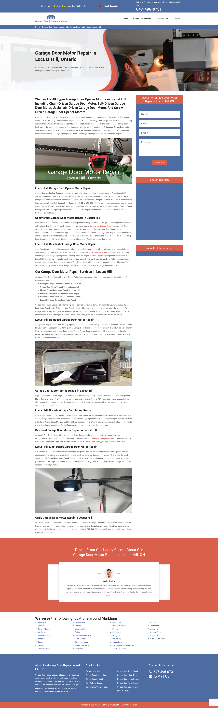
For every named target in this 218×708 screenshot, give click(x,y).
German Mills (80, 639)
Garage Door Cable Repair (128, 687)
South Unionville (119, 648)
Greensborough (81, 642)
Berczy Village (43, 629)
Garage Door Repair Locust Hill (55, 27)
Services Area (162, 18)
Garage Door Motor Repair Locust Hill (85, 27)
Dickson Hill (80, 629)
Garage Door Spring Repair (97, 679)
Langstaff (79, 648)
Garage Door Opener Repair (97, 687)
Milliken (115, 629)
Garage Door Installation (96, 675)
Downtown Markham (83, 635)
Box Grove (42, 632)
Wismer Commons (157, 639)
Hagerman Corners (83, 645)
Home (125, 18)
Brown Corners (44, 635)
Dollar (77, 632)
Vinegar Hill (154, 635)
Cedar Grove (80, 622)
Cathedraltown (44, 648)
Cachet (40, 642)
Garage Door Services (142, 18)
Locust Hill (116, 622)
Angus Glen (42, 622)
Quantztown (117, 642)
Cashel (40, 645)
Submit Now (159, 162)
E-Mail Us (161, 676)
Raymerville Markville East (123, 645)
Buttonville (42, 639)
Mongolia (116, 635)
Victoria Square (156, 632)
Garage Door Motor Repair (128, 679)
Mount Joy (116, 639)
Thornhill (153, 622)
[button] (101, 573)
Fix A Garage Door (93, 671)
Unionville (154, 629)
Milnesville (116, 632)
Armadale (42, 625)
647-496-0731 (149, 9)
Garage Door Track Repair (127, 671)
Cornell (78, 625)
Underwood (154, 625)
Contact (177, 18)
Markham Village (119, 625)
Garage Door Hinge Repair (128, 675)
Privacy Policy (123, 691)
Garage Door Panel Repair (128, 683)
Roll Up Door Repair (94, 683)
